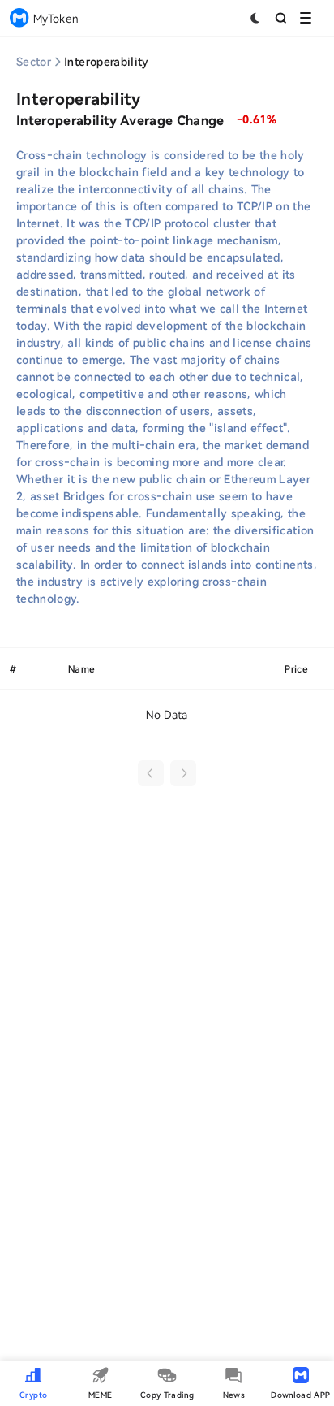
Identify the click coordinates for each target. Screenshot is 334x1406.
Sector (33, 61)
